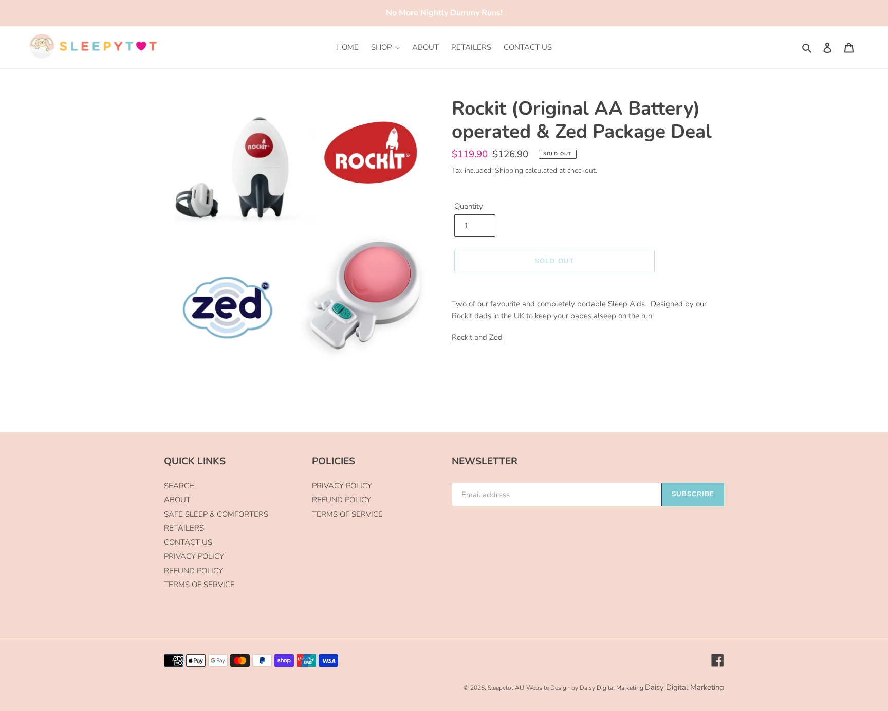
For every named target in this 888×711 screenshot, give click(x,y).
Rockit (463, 337)
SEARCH (179, 486)
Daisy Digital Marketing (684, 687)
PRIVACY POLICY (194, 556)
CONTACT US (188, 542)
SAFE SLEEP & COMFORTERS (216, 514)
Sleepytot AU (506, 688)
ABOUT (177, 500)
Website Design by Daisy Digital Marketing (584, 688)
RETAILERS (184, 528)
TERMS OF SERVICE (199, 584)
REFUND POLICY (193, 571)
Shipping (509, 170)
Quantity (468, 206)
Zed (496, 337)
